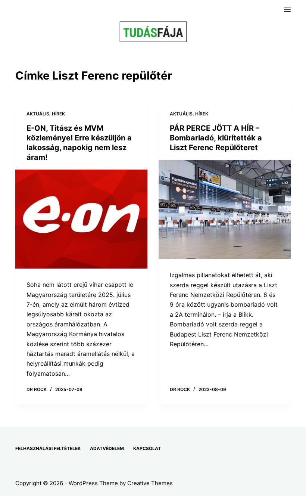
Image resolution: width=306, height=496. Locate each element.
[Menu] (287, 9)
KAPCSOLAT (147, 448)
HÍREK (58, 114)
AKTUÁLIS (37, 114)
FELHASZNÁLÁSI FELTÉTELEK (48, 448)
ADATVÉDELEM (107, 448)
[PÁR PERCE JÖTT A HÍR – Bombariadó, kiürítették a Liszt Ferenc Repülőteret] (225, 209)
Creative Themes (150, 483)
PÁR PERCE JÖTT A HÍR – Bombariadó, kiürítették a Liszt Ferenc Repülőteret (216, 138)
